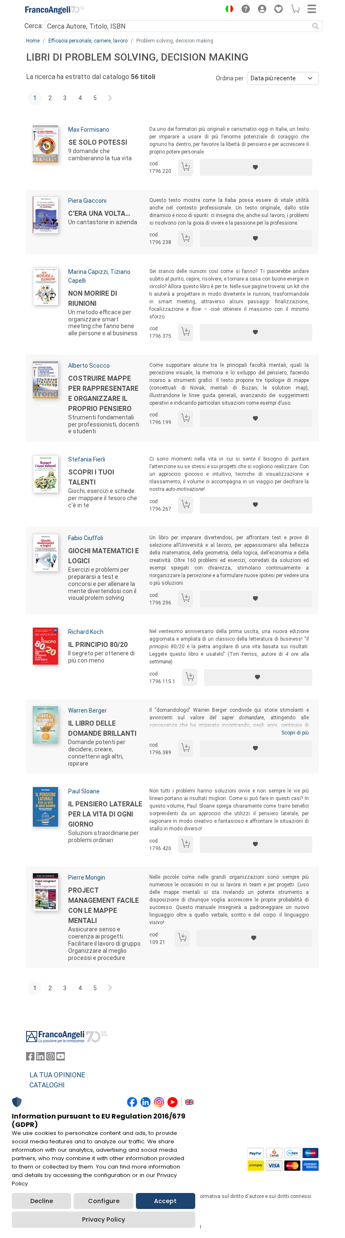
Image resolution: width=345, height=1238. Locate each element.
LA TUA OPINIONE (57, 1075)
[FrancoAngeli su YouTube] (60, 1058)
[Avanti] (110, 98)
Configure (103, 1201)
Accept (165, 1201)
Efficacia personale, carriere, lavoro (87, 41)
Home (33, 41)
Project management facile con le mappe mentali (103, 905)
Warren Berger (87, 710)
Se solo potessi (97, 142)
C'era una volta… (99, 213)
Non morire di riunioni (92, 298)
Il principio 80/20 (97, 645)
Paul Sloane (84, 791)
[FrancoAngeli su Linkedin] (40, 1058)
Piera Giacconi (87, 200)
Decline (41, 1201)
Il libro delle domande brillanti (102, 728)
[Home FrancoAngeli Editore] (54, 10)
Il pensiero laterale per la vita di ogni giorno (105, 814)
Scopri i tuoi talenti (91, 477)
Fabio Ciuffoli (85, 538)
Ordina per (230, 78)
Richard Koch (86, 631)
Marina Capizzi (88, 271)
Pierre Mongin (86, 877)
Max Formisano (88, 129)
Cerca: (33, 26)
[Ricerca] (315, 26)
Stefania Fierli (86, 459)
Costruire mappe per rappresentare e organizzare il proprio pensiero (103, 393)
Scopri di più (295, 733)
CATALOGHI (47, 1085)
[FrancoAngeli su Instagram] (50, 1058)
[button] (227, 10)
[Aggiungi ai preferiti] (256, 167)
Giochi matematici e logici (103, 556)
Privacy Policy (103, 1219)
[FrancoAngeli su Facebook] (30, 1058)
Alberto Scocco (89, 365)
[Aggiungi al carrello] (185, 167)
